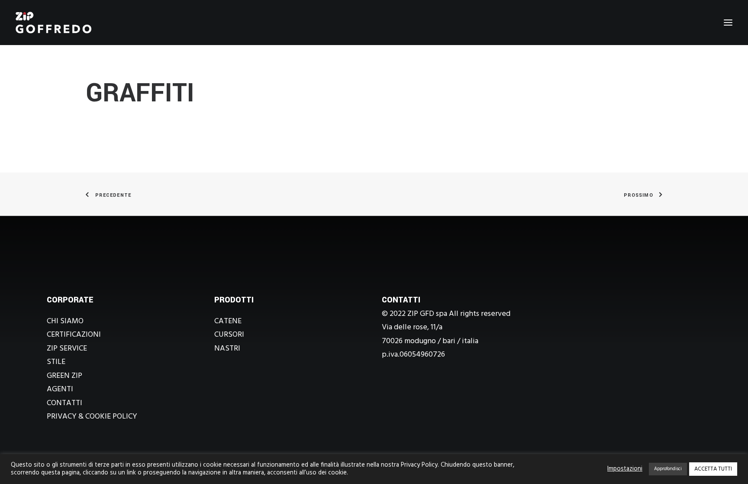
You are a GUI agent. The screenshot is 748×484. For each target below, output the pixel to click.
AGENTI (60, 389)
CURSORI (229, 334)
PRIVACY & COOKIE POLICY (92, 416)
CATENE (228, 321)
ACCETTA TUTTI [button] (713, 469)
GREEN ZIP (64, 376)
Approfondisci (668, 469)
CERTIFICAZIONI (74, 334)
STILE (56, 362)
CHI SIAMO (65, 321)
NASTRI (227, 348)
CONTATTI (64, 403)
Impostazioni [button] (624, 469)
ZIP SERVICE (67, 348)
